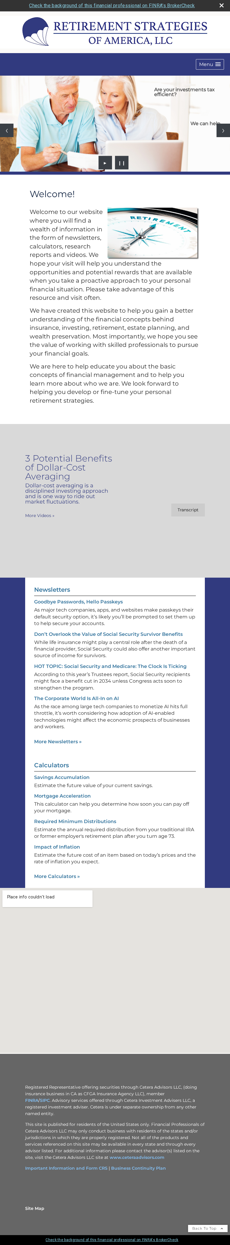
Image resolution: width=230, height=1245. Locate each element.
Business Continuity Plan (138, 1168)
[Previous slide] (6, 130)
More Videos (40, 515)
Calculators (51, 765)
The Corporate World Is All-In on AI (76, 698)
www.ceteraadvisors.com (137, 1157)
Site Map (34, 1208)
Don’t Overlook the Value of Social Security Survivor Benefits (108, 634)
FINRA (31, 1100)
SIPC (45, 1100)
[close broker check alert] (221, 5)
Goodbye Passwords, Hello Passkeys (78, 602)
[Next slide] (223, 130)
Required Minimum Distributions (75, 821)
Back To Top (205, 1228)
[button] (210, 64)
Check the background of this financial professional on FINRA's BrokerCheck (112, 5)
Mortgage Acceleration (62, 796)
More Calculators (57, 876)
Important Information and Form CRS (66, 1168)
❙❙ (122, 162)
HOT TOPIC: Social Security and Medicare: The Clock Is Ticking (110, 666)
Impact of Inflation (57, 847)
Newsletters (52, 589)
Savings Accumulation (62, 777)
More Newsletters (58, 741)
